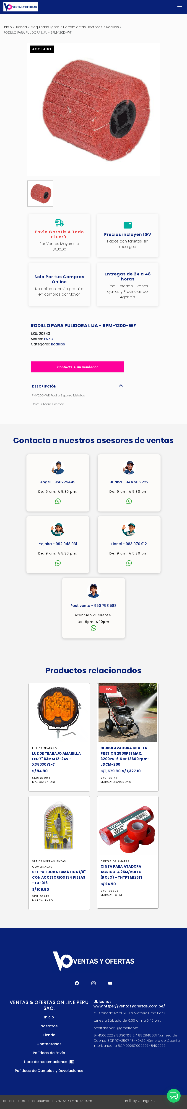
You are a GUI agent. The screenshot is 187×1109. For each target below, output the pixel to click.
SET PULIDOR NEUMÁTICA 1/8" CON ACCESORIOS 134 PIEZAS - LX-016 (59, 877)
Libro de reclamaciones (46, 1061)
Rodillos (112, 27)
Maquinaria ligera (45, 27)
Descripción (44, 386)
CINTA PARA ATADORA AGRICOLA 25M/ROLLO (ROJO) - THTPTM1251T (122, 872)
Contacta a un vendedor (77, 367)
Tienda (21, 27)
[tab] (77, 385)
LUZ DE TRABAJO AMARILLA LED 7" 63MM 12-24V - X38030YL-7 (56, 759)
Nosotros (49, 1026)
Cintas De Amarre (115, 861)
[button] (174, 1096)
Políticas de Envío (49, 1052)
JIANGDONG (122, 782)
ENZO (48, 338)
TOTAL (118, 895)
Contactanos (49, 1044)
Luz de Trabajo (44, 748)
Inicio (7, 27)
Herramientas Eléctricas (82, 27)
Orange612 (146, 1100)
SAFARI (50, 782)
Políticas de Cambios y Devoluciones (49, 1070)
